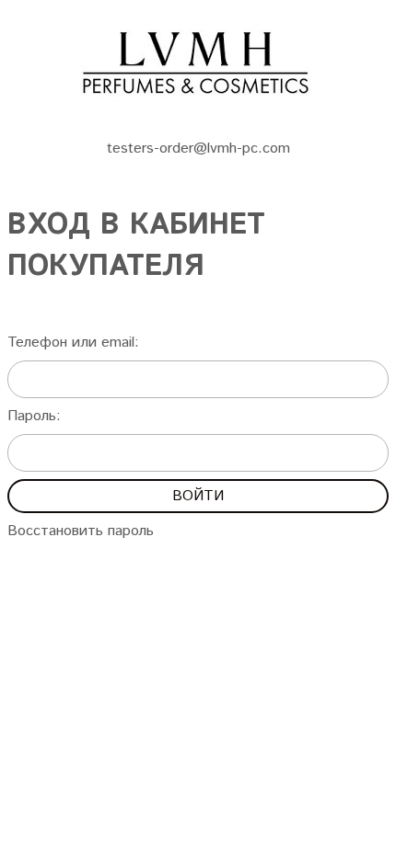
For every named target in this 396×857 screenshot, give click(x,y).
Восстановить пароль (80, 531)
